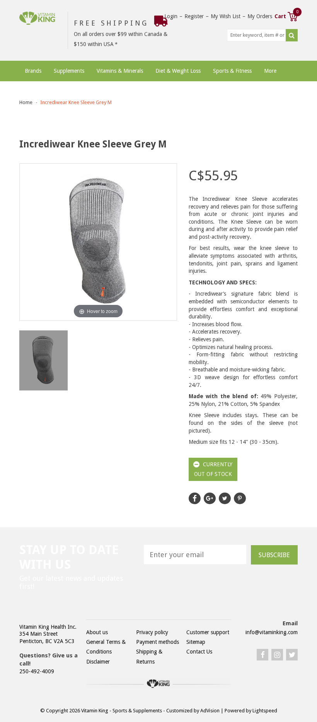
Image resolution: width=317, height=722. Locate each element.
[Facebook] (262, 654)
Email (290, 623)
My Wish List (225, 16)
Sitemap (195, 642)
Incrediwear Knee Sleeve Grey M (76, 102)
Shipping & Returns (149, 656)
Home (25, 102)
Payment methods (157, 642)
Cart (286, 15)
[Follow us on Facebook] (195, 498)
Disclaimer (98, 662)
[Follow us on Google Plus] (210, 498)
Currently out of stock (213, 469)
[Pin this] (240, 498)
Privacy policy (152, 632)
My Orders (259, 16)
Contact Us (199, 651)
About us (97, 632)
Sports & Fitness (232, 71)
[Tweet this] (225, 498)
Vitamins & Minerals (120, 71)
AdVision (210, 710)
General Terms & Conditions (106, 647)
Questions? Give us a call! (48, 659)
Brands (33, 71)
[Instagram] (277, 654)
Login (170, 16)
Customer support (207, 632)
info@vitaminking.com (271, 632)
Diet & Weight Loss (178, 71)
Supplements (69, 71)
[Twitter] (292, 654)
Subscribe (274, 555)
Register (194, 16)
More (270, 71)
